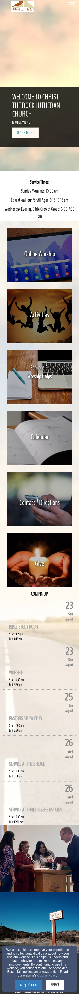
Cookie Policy (47, 975)
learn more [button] (25, 133)
